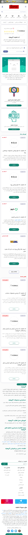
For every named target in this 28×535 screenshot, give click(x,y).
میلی (26, 514)
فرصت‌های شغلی (7, 470)
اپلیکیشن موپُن (21, 472)
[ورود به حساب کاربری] (2, 7)
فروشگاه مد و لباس (18, 22)
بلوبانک (19, 514)
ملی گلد (23, 514)
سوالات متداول (21, 493)
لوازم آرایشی (10, 22)
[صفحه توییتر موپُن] (12, 531)
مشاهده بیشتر (14, 272)
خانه (25, 22)
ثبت (5, 51)
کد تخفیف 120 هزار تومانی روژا (18, 185)
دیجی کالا (23, 513)
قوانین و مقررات (21, 495)
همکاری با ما (7, 472)
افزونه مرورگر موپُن (21, 470)
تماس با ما (7, 475)
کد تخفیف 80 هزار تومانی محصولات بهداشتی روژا (14, 152)
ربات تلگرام (21, 475)
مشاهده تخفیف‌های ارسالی (14, 105)
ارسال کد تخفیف (14, 129)
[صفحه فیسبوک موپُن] (8, 531)
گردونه (21, 482)
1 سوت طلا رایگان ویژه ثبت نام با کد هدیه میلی (15, 250)
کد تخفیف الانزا (18, 443)
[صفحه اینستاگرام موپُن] (19, 531)
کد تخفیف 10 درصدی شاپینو (19, 217)
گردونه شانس (21, 485)
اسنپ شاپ (3, 513)
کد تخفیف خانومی (7, 442)
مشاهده (14, 165)
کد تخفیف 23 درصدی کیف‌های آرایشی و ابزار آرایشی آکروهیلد (14, 364)
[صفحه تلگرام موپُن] (16, 531)
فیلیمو (10, 513)
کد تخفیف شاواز (11, 443)
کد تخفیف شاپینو (18, 220)
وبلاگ (21, 477)
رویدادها (21, 480)
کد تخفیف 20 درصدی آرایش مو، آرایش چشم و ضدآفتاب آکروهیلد (14, 330)
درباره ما (21, 490)
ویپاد (17, 514)
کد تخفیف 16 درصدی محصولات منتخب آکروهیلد (15, 294)
